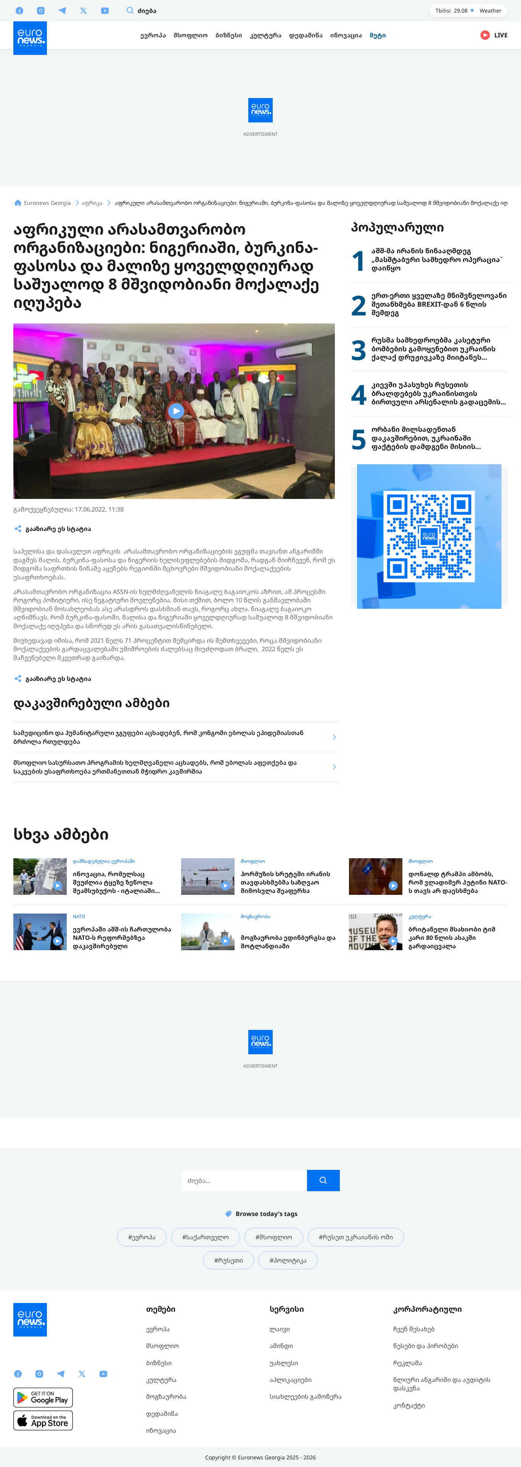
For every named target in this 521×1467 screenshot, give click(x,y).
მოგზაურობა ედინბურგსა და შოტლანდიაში (288, 942)
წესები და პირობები (425, 1346)
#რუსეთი (228, 1260)
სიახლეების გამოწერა (306, 1396)
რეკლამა (407, 1363)
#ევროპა (142, 1237)
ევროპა (158, 1329)
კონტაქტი (409, 1405)
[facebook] (19, 10)
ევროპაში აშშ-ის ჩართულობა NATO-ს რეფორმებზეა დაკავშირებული (122, 937)
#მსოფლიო (274, 1237)
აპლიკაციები (291, 1379)
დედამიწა (162, 1413)
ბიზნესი (159, 1363)
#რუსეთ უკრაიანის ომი (356, 1237)
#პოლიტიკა (288, 1260)
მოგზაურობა (255, 917)
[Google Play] (43, 1397)
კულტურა (419, 917)
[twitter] (83, 10)
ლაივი (280, 1329)
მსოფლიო (253, 861)
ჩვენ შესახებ (414, 1329)
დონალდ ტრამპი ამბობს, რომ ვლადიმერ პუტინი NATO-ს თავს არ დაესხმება (457, 882)
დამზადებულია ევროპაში (104, 861)
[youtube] (105, 10)
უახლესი (284, 1363)
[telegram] (62, 10)
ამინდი (281, 1346)
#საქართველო (205, 1237)
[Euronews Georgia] (30, 38)
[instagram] (41, 10)
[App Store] (43, 1420)
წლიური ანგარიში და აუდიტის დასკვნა (441, 1383)
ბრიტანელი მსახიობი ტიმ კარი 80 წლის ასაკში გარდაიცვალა (451, 937)
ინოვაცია (161, 1430)
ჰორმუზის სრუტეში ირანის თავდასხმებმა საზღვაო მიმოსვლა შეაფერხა (285, 882)
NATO (79, 917)
